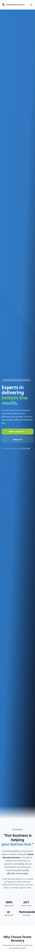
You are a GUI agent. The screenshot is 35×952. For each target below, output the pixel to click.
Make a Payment (16, 431)
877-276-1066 (25, 448)
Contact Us (17, 439)
